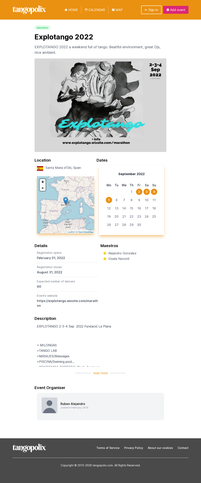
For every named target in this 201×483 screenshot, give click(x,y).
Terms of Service (108, 447)
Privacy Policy (133, 447)
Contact (183, 447)
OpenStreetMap (85, 231)
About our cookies (160, 447)
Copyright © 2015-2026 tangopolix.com (87, 465)
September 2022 (131, 174)
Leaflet (71, 231)
